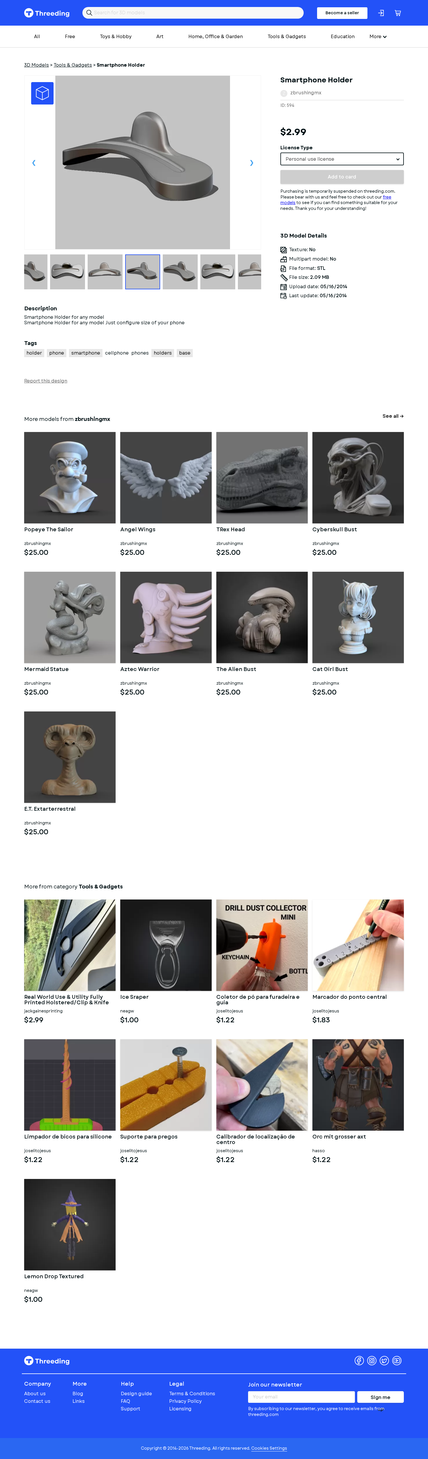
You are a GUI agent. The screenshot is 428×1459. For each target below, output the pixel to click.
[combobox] (342, 159)
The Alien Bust (236, 670)
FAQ (125, 1401)
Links (78, 1401)
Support (130, 1408)
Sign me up (380, 1398)
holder (34, 353)
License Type (296, 147)
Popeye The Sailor (48, 530)
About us (35, 1393)
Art (160, 36)
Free (70, 36)
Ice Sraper (134, 997)
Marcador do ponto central (349, 997)
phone (56, 353)
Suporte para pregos (149, 1137)
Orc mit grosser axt (339, 1137)
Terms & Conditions (192, 1393)
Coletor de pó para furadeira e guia (258, 1000)
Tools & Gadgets (287, 36)
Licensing (180, 1408)
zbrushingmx (305, 92)
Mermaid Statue (46, 670)
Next (251, 162)
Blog (77, 1393)
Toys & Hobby (116, 36)
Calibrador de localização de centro (255, 1140)
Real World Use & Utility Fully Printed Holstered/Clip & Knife (66, 1000)
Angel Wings (137, 530)
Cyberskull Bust (334, 530)
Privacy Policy (185, 1401)
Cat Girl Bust (330, 670)
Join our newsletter (275, 1384)
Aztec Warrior (140, 670)
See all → (393, 416)
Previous (33, 162)
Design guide (136, 1393)
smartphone (85, 353)
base (184, 353)
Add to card (342, 176)
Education (343, 36)
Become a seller (342, 13)
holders (163, 353)
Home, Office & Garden (215, 36)
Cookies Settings (269, 1448)
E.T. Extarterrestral (50, 809)
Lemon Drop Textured (54, 1277)
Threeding (46, 12)
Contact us (37, 1401)
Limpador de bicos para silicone (68, 1137)
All (37, 36)
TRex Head (230, 530)
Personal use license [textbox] (310, 159)
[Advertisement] (342, 358)
